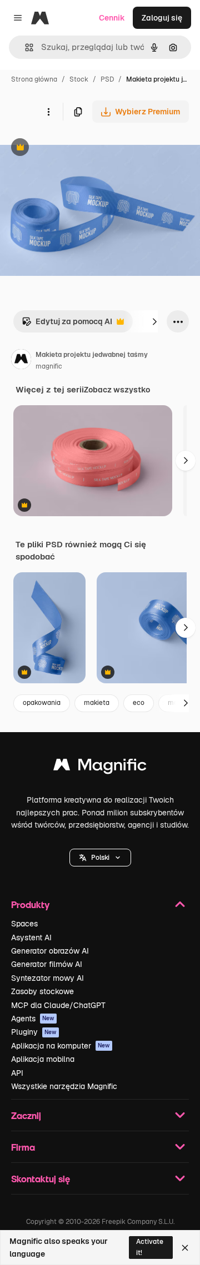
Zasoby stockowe (42, 991)
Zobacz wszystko (117, 390)
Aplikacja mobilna (42, 1059)
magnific (49, 366)
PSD (107, 79)
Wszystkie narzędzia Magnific (64, 1086)
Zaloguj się (162, 18)
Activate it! (149, 1247)
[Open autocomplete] (24, 47)
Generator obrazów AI (50, 951)
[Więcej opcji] (48, 111)
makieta (96, 702)
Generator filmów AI (46, 964)
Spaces (24, 924)
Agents (32, 1019)
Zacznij (26, 1115)
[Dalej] (154, 321)
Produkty (30, 904)
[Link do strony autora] (21, 360)
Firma (23, 1147)
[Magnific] (100, 767)
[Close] (185, 1247)
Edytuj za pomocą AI (67, 324)
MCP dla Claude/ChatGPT (58, 1005)
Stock (78, 79)
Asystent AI (31, 938)
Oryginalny (77, 148)
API (17, 1073)
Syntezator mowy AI (47, 978)
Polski (100, 857)
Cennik (112, 18)
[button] (100, 857)
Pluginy (34, 1032)
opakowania (42, 702)
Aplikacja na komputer (60, 1046)
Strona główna (34, 79)
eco (138, 702)
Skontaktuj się (40, 1179)
